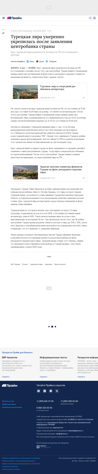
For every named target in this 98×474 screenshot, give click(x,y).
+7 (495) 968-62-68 (69, 402)
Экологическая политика (11, 469)
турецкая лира (36, 264)
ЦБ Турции (15, 264)
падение (48, 264)
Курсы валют (60, 264)
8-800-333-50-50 (44, 409)
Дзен (41, 61)
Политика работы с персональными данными (18, 461)
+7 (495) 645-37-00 (44, 401)
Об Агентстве (8, 401)
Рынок (25, 264)
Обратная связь (9, 404)
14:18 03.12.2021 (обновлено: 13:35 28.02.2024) (28, 31)
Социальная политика (10, 466)
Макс (32, 61)
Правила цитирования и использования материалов (21, 458)
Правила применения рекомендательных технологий (21, 464)
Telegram (53, 61)
